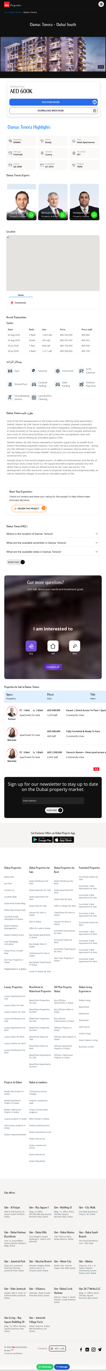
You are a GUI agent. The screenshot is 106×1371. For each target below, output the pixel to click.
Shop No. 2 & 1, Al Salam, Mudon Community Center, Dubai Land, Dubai (88, 1267)
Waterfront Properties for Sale (39, 1019)
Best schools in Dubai (39, 1119)
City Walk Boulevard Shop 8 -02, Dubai (88, 1210)
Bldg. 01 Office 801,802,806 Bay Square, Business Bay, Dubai (40, 1212)
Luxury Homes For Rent (15, 1043)
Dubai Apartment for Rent (63, 891)
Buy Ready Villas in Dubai (38, 945)
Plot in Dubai (35, 921)
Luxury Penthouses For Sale (14, 1019)
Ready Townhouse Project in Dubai (12, 1110)
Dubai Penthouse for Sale (38, 882)
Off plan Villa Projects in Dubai (65, 1038)
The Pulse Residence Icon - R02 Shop (88, 1238)
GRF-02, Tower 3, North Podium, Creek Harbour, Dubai (65, 1295)
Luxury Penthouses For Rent (14, 1051)
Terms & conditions (13, 1353)
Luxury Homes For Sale (14, 1012)
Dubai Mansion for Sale (40, 890)
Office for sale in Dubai (40, 928)
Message (63, 1366)
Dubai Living (84, 1000)
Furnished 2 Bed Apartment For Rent (88, 942)
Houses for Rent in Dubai (62, 922)
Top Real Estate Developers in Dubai (13, 917)
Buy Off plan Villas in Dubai (63, 1010)
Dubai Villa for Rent (63, 899)
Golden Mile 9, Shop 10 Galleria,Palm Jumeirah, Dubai (15, 1293)
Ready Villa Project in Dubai (14, 1092)
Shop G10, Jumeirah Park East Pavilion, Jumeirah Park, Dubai (14, 1266)
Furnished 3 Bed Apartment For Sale (88, 905)
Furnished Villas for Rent (63, 941)
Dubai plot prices (37, 1154)
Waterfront (84, 1013)
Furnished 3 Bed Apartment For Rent (88, 951)
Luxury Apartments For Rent (14, 1028)
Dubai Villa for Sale (38, 906)
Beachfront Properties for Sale (39, 1001)
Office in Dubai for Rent (65, 906)
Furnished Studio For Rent (88, 923)
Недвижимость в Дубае (15, 969)
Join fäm (8, 883)
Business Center (86, 1047)
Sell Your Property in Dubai (13, 961)
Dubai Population (37, 1161)
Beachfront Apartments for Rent (40, 1065)
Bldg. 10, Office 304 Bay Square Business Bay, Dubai (15, 1324)
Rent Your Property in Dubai (64, 959)
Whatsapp (46, 1366)
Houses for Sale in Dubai (37, 913)
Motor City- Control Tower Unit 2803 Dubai (64, 1264)
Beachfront (84, 1007)
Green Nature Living (88, 1040)
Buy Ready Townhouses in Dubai (40, 963)
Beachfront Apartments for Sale (40, 1056)
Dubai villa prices (37, 1139)
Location (10, 231)
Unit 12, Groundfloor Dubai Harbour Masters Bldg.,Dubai (15, 1239)
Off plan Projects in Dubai (63, 1028)
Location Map (10, 897)
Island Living (85, 1033)
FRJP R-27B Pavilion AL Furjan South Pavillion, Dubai (14, 1212)
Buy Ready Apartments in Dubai (39, 936)
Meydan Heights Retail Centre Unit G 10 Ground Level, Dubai (40, 1266)
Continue (51, 666)
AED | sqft (58, 1348)
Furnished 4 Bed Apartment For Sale (88, 914)
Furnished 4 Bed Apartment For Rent (88, 960)
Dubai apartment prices (40, 1132)
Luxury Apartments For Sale (14, 997)
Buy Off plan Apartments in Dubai (63, 1001)
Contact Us (9, 890)
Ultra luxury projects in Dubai (15, 1126)
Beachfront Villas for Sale (38, 1038)
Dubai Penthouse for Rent (63, 882)
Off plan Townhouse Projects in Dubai (63, 1056)
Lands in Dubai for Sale (40, 971)
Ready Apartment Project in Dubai (12, 1101)
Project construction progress (38, 1110)
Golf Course (84, 1027)
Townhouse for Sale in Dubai (39, 954)
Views (21, 295)
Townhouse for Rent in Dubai (64, 913)
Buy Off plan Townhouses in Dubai (64, 1019)
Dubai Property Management (11, 927)
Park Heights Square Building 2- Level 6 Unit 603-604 (40, 1237)
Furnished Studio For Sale (88, 878)
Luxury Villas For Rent (14, 1037)
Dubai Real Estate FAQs (15, 910)
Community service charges (38, 1092)
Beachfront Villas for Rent (38, 1047)
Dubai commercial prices (37, 1146)
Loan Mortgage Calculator (11, 942)
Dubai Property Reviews (15, 1134)
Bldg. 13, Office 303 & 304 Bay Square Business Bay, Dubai (64, 1212)
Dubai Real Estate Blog (14, 903)
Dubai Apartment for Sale (38, 898)
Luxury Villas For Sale (14, 1005)
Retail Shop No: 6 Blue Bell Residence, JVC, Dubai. (39, 1324)
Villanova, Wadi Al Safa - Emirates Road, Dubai (40, 1292)
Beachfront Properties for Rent (39, 1010)
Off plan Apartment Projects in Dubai (63, 1047)
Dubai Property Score (14, 935)
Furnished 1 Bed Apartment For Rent (88, 932)
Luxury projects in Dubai (15, 1119)
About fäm (9, 877)
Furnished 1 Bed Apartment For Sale (88, 887)
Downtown (84, 1020)
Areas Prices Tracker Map (13, 951)
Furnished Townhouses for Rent (65, 950)
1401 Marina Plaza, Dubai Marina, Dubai (64, 1235)
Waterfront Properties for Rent (39, 1028)
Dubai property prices (39, 1125)
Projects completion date (38, 1101)
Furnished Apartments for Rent (64, 932)
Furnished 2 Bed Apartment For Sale (88, 896)
